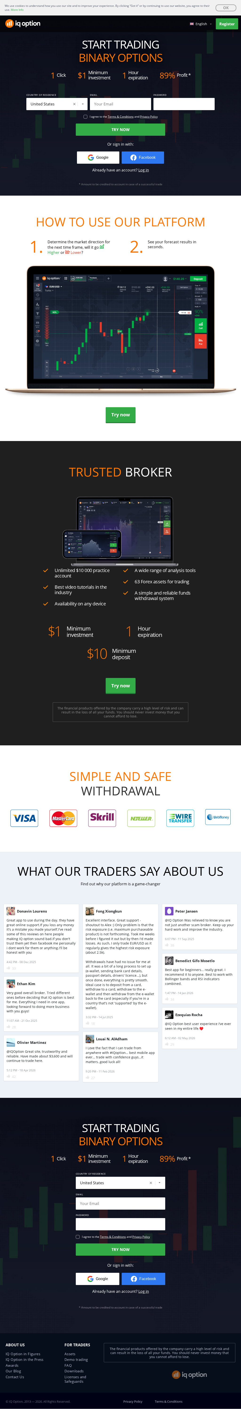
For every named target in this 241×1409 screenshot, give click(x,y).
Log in (143, 170)
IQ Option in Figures (23, 1353)
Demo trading (76, 1359)
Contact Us (15, 1376)
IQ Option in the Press (25, 1359)
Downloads (74, 1371)
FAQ (68, 1365)
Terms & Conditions (121, 117)
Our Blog (13, 1371)
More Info (17, 10)
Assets (69, 1353)
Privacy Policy (149, 117)
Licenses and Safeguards (75, 1379)
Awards (12, 1365)
